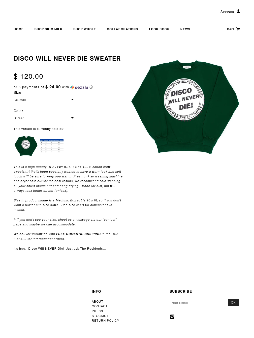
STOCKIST (100, 316)
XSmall (20, 99)
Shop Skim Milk (48, 29)
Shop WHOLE (84, 29)
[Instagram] (172, 316)
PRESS (97, 311)
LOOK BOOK (159, 29)
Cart (231, 29)
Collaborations (122, 29)
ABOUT (97, 301)
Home (19, 29)
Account (227, 11)
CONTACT (100, 306)
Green (20, 118)
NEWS (185, 29)
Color (18, 110)
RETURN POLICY (105, 320)
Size (17, 92)
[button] (68, 87)
